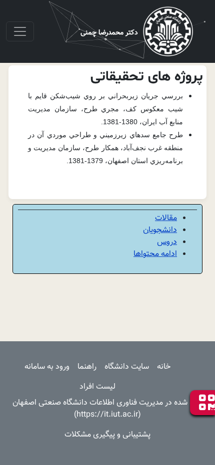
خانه (163, 367)
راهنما (87, 367)
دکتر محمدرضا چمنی (109, 32)
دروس (167, 242)
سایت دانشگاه (126, 367)
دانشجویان (160, 230)
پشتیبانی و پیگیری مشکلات (107, 435)
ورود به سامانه (47, 367)
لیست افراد (98, 387)
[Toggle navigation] (20, 31)
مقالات (166, 218)
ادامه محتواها (155, 254)
